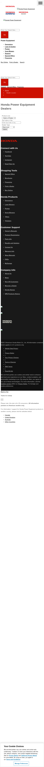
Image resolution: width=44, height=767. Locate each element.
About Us (8, 273)
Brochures (8, 178)
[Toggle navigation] (40, 3)
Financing (8, 58)
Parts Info (8, 239)
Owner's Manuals (11, 231)
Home (7, 90)
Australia (8, 419)
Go (5, 35)
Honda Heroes (10, 290)
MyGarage (8, 263)
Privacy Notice (9, 353)
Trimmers (8, 221)
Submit (5, 129)
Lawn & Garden (10, 47)
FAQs (7, 259)
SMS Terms (8, 366)
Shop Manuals (10, 255)
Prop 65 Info (9, 371)
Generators (9, 44)
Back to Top (4, 392)
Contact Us (9, 247)
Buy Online (9, 190)
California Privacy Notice (29, 755)
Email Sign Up (10, 164)
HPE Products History (12, 294)
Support (8, 53)
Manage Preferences (21, 763)
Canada (7, 415)
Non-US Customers (11, 282)
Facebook (8, 152)
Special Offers (10, 56)
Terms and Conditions (13, 759)
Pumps (7, 49)
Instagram (8, 160)
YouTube (8, 156)
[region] (22, 755)
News (7, 277)
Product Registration (12, 235)
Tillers (7, 217)
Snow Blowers (9, 51)
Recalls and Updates (12, 243)
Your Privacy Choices (12, 357)
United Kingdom (10, 417)
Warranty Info (9, 251)
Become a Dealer (11, 286)
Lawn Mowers (10, 204)
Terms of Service (10, 362)
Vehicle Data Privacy (11, 348)
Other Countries (10, 422)
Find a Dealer (9, 186)
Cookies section (6, 384)
